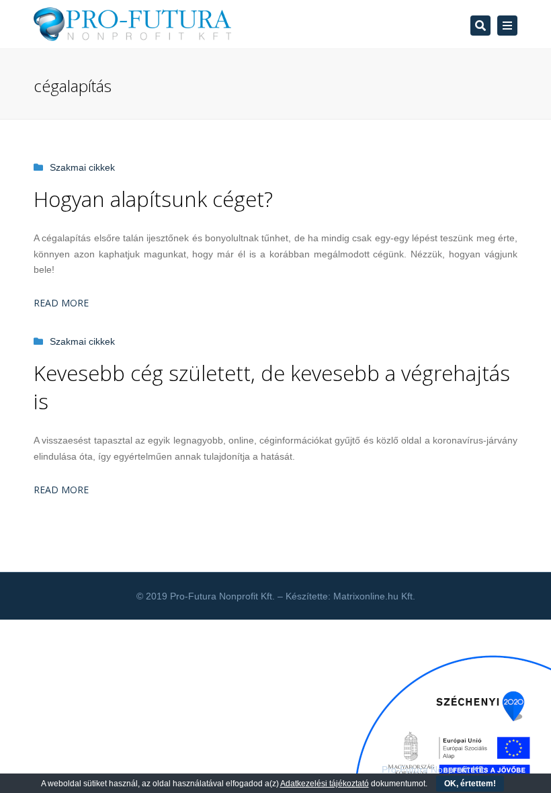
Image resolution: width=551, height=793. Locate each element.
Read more (61, 302)
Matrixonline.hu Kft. (374, 596)
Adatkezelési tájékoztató (324, 783)
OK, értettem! (470, 783)
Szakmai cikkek (82, 167)
